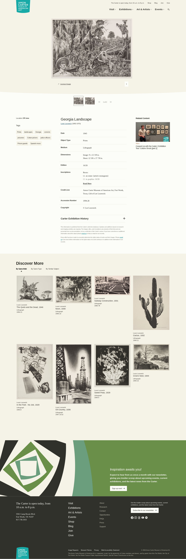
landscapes (28, 132)
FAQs (102, 519)
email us (84, 233)
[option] (78, 101)
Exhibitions (74, 507)
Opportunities (105, 515)
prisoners (21, 138)
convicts (47, 132)
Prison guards (22, 143)
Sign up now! (117, 488)
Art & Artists (75, 512)
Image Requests (73, 550)
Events (72, 517)
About (102, 503)
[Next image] (110, 102)
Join (162, 3)
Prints (19, 132)
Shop (149, 3)
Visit (70, 503)
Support (103, 527)
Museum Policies (86, 550)
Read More (87, 183)
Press (102, 523)
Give (168, 3)
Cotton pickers (32, 138)
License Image (65, 84)
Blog (155, 3)
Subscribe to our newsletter (143, 510)
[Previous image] (99, 102)
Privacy (96, 550)
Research (103, 507)
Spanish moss (36, 143)
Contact (103, 511)
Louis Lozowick (66, 124)
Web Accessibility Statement (110, 550)
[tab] (21, 269)
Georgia (38, 132)
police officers (45, 138)
